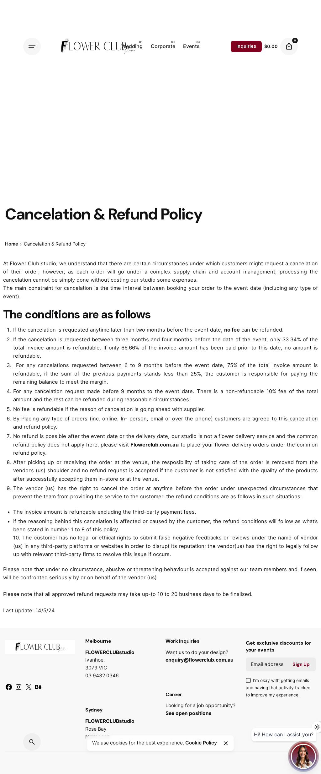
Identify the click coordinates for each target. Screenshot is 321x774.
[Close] (225, 743)
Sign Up (301, 664)
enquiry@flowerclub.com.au (200, 660)
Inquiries (246, 46)
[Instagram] (18, 689)
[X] (28, 689)
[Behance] (38, 689)
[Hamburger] (32, 46)
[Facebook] (9, 689)
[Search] (32, 742)
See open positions (189, 713)
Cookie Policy (201, 743)
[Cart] (289, 46)
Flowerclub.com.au (154, 444)
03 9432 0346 (102, 676)
